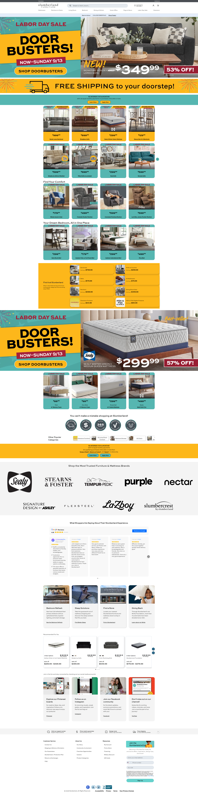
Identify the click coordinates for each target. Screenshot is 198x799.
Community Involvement (84, 748)
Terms (127, 776)
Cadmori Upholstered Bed (113, 257)
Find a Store (108, 748)
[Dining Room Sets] (120, 291)
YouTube (134, 716)
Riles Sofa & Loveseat (85, 175)
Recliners (83, 289)
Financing (107, 751)
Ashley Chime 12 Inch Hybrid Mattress (55, 658)
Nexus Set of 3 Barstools (141, 139)
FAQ (46, 761)
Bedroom (85, 10)
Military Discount (109, 755)
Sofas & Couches (131, 267)
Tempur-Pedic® (84, 452)
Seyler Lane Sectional (56, 139)
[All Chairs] (131, 438)
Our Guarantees (50, 751)
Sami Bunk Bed (56, 257)
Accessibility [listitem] (99, 791)
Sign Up (140, 780)
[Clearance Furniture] (74, 302)
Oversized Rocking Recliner (113, 216)
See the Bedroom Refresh (54, 622)
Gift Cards (107, 758)
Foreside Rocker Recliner (85, 216)
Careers (79, 755)
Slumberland (73, 791)
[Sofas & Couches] (120, 269)
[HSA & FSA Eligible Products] (120, 302)
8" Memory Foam (56, 407)
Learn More (93, 102)
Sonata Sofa (142, 175)
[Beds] (74, 280)
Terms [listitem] (115, 791)
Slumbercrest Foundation (134, 658)
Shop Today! (112, 15)
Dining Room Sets (131, 289)
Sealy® (107, 452)
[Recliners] (74, 291)
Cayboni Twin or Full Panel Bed (84, 257)
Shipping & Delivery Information (54, 748)
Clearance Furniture (86, 300)
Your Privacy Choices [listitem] (127, 791)
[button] (158, 5)
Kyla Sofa (113, 175)
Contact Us (48, 745)
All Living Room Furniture (102, 438)
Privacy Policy (150, 775)
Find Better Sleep (80, 622)
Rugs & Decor (128, 10)
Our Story (80, 745)
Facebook (106, 716)
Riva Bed (142, 257)
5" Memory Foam (85, 407)
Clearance (156, 10)
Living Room (72, 10)
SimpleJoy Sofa (76, 658)
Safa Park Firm (141, 407)
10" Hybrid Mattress (113, 407)
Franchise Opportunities (84, 751)
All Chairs (139, 438)
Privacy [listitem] (108, 791)
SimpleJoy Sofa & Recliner (56, 175)
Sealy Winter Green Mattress (113, 139)
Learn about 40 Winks (138, 622)
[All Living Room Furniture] (94, 438)
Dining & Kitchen (99, 10)
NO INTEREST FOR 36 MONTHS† (99, 96)
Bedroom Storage (120, 438)
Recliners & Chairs (57, 10)
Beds (82, 278)
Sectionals (83, 267)
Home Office (114, 10)
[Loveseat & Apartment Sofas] (149, 438)
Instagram (78, 714)
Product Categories (83, 758)
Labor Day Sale (142, 10)
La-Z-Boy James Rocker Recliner (142, 216)
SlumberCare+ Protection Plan (54, 755)
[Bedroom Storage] (112, 438)
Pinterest (49, 716)
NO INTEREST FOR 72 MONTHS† (99, 445)
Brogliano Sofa (84, 139)
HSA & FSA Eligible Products (135, 300)
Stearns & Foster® (95, 452)
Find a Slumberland (109, 622)
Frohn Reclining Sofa (105, 658)
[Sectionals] (74, 269)
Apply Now (105, 102)
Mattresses (41, 10)
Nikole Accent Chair (56, 216)
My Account (107, 745)
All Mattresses (130, 278)
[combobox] (97, 6)
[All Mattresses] (120, 280)
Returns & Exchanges (51, 758)
